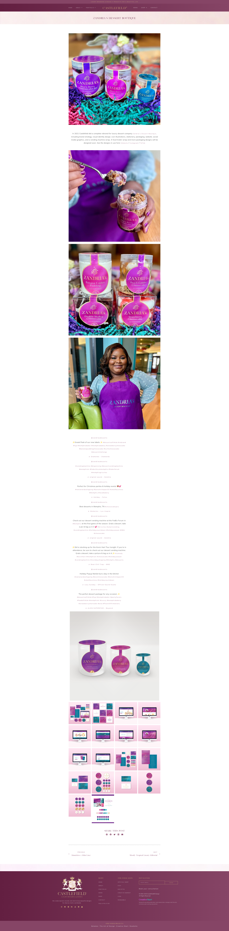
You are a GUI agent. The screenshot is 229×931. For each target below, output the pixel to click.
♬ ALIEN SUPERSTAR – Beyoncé (99, 608)
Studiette (134, 926)
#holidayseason (113, 530)
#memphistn (84, 469)
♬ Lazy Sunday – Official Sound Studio (99, 585)
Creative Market (124, 892)
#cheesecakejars (112, 506)
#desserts (119, 560)
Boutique (152, 134)
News (135, 7)
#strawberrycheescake (115, 445)
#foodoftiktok (83, 600)
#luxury (103, 600)
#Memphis (93, 493)
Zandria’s (137, 134)
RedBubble (122, 900)
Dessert (145, 134)
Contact (154, 7)
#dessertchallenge (99, 452)
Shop (143, 7)
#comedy (119, 553)
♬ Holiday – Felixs (99, 497)
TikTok (142, 143)
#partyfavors (115, 597)
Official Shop (123, 882)
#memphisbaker (84, 445)
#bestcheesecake (100, 577)
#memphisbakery (98, 445)
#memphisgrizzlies (99, 472)
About (78, 7)
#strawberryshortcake (88, 603)
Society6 (121, 889)
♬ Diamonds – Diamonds (99, 456)
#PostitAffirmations (111, 603)
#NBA (122, 530)
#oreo (100, 603)
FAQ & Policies (104, 903)
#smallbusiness (116, 489)
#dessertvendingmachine (112, 466)
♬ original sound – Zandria (99, 477)
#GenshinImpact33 (102, 489)
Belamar (94, 926)
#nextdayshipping (98, 560)
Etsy (119, 885)
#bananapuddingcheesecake (91, 449)
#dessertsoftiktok (110, 442)
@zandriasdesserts (99, 438)
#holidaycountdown (97, 530)
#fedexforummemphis (99, 469)
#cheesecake (99, 533)
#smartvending (113, 527)
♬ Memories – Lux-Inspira (99, 511)
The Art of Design (107, 926)
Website (124, 143)
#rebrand (122, 442)
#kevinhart (81, 556)
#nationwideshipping (84, 489)
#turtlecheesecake (111, 449)
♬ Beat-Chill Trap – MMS (99, 564)
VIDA (119, 896)
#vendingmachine (82, 466)
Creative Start (122, 926)
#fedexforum (114, 469)
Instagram (134, 143)
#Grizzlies (102, 527)
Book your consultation (149, 889)
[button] (107, 834)
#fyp (75, 445)
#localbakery (103, 493)
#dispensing (96, 466)
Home (70, 7)
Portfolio (90, 7)
